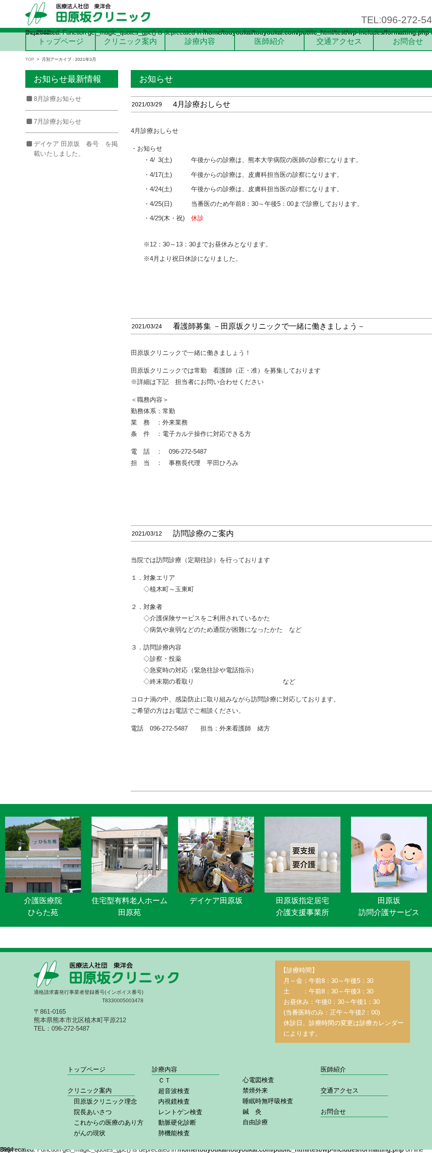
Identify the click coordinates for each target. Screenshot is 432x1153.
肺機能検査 (171, 1133)
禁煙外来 (252, 1090)
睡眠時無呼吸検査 (264, 1100)
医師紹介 (269, 41)
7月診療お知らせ (57, 121)
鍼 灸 (249, 1111)
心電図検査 (255, 1079)
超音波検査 (171, 1090)
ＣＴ (161, 1080)
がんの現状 (86, 1133)
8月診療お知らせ (57, 98)
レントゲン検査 (177, 1111)
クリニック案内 (130, 41)
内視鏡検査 (171, 1101)
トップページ (61, 41)
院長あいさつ (90, 1111)
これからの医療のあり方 (105, 1122)
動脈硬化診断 (174, 1122)
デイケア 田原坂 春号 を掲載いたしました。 (76, 148)
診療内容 (200, 41)
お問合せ (408, 41)
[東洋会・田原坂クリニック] (88, 14)
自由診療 (252, 1122)
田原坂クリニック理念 (102, 1101)
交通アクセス (339, 41)
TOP (29, 59)
